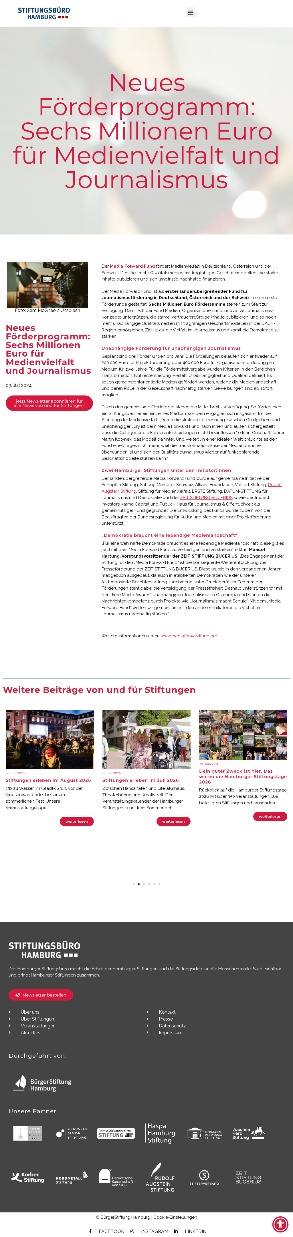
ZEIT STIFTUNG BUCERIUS (206, 497)
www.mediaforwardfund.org (189, 636)
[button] (190, 12)
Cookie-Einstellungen (175, 1217)
